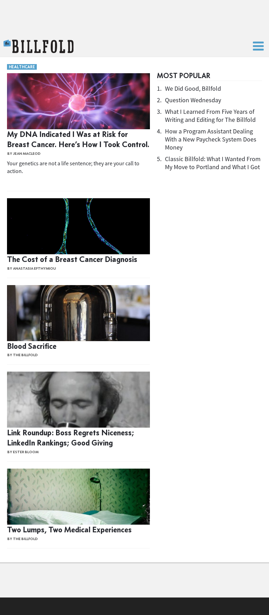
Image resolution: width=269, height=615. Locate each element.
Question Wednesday (193, 100)
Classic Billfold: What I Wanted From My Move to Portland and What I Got (213, 163)
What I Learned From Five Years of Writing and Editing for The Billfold (210, 116)
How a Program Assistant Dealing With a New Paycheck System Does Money (210, 139)
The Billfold (39, 47)
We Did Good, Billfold (193, 88)
